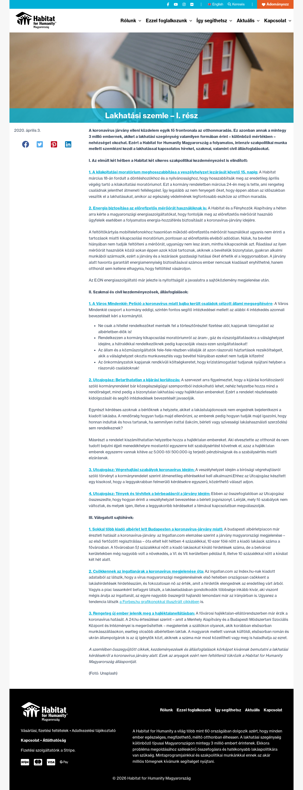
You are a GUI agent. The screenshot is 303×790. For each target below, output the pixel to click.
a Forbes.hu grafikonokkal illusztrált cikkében (159, 601)
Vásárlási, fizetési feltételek (45, 730)
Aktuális (252, 710)
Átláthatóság (54, 740)
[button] (275, 4)
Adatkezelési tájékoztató (94, 730)
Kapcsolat (30, 740)
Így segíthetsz (228, 710)
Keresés (238, 4)
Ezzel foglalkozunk (194, 710)
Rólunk (166, 710)
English (217, 4)
